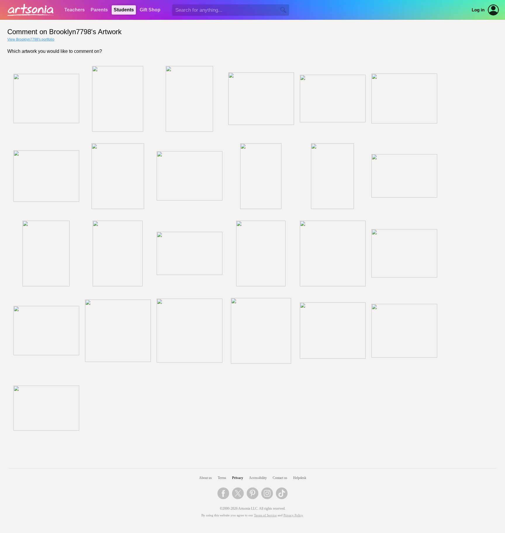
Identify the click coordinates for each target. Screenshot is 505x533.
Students (124, 9)
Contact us (280, 478)
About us (205, 478)
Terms (222, 478)
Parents (99, 9)
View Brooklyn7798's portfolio (30, 39)
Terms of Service (265, 515)
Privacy (237, 478)
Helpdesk (299, 478)
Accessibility (258, 478)
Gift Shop (150, 9)
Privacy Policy (293, 515)
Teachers (74, 9)
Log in (478, 10)
